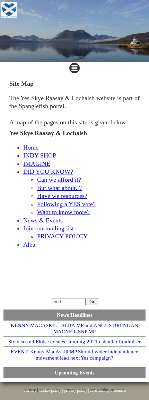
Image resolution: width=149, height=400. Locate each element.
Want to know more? (63, 212)
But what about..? (59, 187)
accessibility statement (107, 390)
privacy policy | (76, 390)
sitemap (30, 390)
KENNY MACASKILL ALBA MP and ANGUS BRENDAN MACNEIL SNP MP (74, 328)
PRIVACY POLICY (62, 236)
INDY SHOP (39, 155)
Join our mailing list (48, 228)
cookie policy (50, 390)
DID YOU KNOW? (48, 171)
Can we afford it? (59, 179)
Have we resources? (62, 195)
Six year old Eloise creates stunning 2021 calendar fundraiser (74, 341)
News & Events (43, 220)
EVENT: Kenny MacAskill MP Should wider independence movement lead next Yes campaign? (74, 355)
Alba (29, 244)
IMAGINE (36, 163)
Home (30, 147)
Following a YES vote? (66, 204)
